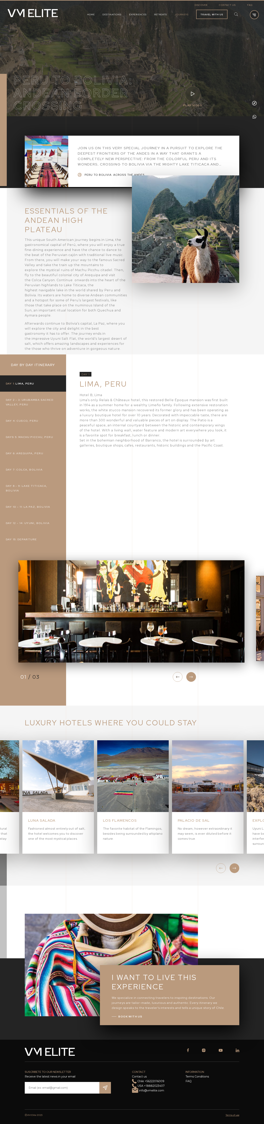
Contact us (227, 5)
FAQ (249, 5)
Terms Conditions (197, 1076)
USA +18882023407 (151, 1086)
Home (91, 14)
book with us (130, 1016)
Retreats (160, 14)
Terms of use (232, 1115)
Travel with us (211, 14)
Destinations (111, 14)
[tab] (33, 383)
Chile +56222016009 (150, 1081)
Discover (201, 5)
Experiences (137, 14)
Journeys (182, 14)
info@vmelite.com (151, 1090)
